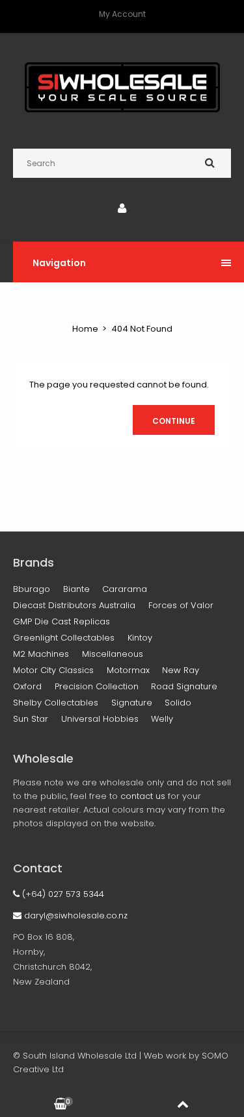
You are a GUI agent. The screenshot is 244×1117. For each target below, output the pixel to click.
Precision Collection (97, 686)
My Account (122, 13)
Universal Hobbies (100, 719)
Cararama (124, 589)
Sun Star (30, 719)
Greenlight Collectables (64, 638)
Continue (173, 420)
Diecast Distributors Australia (74, 605)
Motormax (128, 670)
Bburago (31, 589)
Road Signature (184, 686)
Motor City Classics (53, 670)
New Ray (180, 670)
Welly (162, 719)
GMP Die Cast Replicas (61, 621)
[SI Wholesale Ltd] (122, 109)
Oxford (27, 686)
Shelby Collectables (55, 702)
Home (85, 329)
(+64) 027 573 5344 (62, 894)
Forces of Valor (180, 605)
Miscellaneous (112, 654)
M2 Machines (41, 654)
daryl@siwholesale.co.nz (74, 915)
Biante (76, 589)
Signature (131, 702)
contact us (142, 796)
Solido (178, 702)
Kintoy (140, 638)
